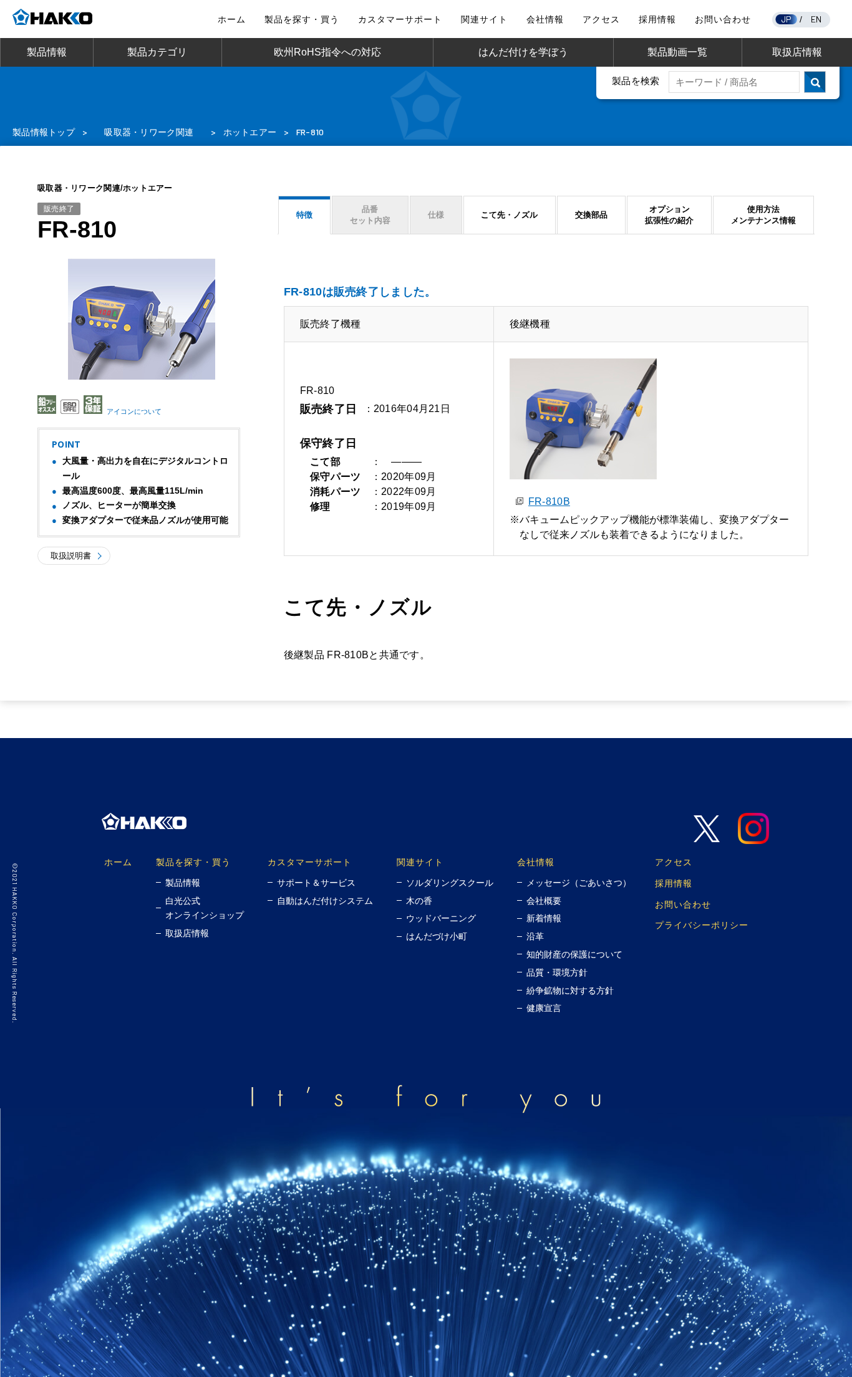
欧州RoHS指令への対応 (327, 52)
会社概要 (543, 901)
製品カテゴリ (157, 52)
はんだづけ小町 (436, 936)
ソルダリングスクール (449, 883)
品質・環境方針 (557, 972)
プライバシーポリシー (701, 924)
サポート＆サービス (316, 883)
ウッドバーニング (441, 918)
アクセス (601, 19)
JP (786, 19)
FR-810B (549, 501)
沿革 (535, 936)
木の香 (419, 901)
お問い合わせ (723, 19)
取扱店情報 (797, 52)
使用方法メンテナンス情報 (763, 214)
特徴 (304, 214)
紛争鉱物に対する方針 (570, 991)
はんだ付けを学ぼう (523, 52)
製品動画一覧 (677, 52)
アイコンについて (134, 411)
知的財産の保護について (574, 954)
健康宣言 (543, 1008)
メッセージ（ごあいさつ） (578, 883)
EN (816, 19)
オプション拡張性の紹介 (669, 214)
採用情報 (657, 19)
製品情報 (47, 52)
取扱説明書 (71, 555)
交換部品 (591, 214)
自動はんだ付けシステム (325, 901)
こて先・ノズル (509, 214)
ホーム (232, 19)
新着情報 (543, 918)
